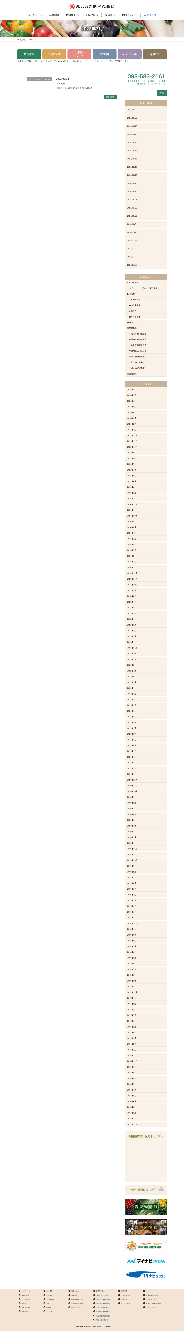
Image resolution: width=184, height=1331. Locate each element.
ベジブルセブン (151, 1307)
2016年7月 (131, 1084)
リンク (148, 1291)
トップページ (25, 1291)
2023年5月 (131, 613)
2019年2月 (131, 906)
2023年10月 (132, 584)
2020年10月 (132, 791)
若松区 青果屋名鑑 (137, 362)
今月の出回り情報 (77, 1303)
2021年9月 (131, 728)
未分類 (130, 322)
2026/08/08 (132, 199)
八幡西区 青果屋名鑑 (137, 339)
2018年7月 (131, 946)
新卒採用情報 (134, 317)
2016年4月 (131, 1101)
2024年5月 (131, 544)
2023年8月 (131, 596)
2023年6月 (131, 607)
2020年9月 (131, 797)
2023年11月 (132, 579)
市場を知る (75, 1291)
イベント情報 (129, 54)
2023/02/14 (62, 78)
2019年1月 (131, 912)
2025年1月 (131, 498)
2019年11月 (132, 854)
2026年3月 (131, 418)
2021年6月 (131, 745)
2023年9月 (131, 590)
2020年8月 (131, 803)
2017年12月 (132, 986)
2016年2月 (131, 1113)
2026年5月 (131, 406)
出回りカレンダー (79, 54)
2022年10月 (132, 653)
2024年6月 (131, 539)
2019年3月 (131, 900)
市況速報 (29, 54)
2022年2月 (131, 699)
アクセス (49, 1311)
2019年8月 (131, 872)
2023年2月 (131, 630)
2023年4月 (131, 619)
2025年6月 (131, 470)
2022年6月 (131, 676)
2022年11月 (132, 648)
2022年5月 (131, 682)
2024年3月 (131, 556)
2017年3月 (131, 1038)
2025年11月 (132, 441)
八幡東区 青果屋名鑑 (137, 334)
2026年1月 (131, 429)
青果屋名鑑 (132, 328)
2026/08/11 (132, 150)
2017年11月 (132, 992)
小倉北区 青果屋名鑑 (137, 345)
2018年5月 (131, 958)
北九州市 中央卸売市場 (153, 1303)
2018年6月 (131, 952)
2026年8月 (131, 389)
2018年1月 (131, 981)
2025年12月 (132, 435)
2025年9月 (131, 452)
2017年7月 (131, 1015)
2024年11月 (132, 510)
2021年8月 (131, 734)
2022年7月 (131, 671)
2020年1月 (131, 843)
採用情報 (155, 54)
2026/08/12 (132, 142)
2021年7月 (131, 739)
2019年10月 (132, 860)
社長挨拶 (49, 1295)
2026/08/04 (132, 224)
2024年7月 (131, 533)
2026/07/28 (132, 232)
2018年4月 (131, 963)
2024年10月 (132, 516)
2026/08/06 (132, 216)
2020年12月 (132, 780)
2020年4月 (131, 826)
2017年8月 (131, 1009)
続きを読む (110, 97)
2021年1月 (131, 774)
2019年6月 (131, 883)
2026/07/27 (132, 248)
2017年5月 (131, 1027)
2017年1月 (131, 1049)
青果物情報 (132, 374)
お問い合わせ (25, 1311)
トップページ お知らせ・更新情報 (142, 288)
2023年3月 (131, 625)
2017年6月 (131, 1021)
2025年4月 (131, 481)
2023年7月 (131, 602)
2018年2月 (131, 975)
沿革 (47, 1303)
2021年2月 (131, 768)
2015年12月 (132, 1124)
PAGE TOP (177, 1288)
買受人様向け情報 (152, 1295)
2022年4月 (131, 688)
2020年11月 (132, 785)
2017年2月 (131, 1044)
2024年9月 (131, 521)
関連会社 (49, 1307)
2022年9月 (131, 659)
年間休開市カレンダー (78, 1299)
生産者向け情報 (151, 1299)
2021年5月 (131, 751)
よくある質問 (134, 299)
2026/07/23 (132, 257)
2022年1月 (131, 705)
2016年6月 (131, 1090)
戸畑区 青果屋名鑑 (137, 356)
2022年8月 (131, 665)
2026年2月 (131, 424)
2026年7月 (131, 395)
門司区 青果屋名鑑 (137, 368)
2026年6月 (131, 401)
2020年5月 (131, 820)
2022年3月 (131, 694)
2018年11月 (132, 923)
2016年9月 (131, 1072)
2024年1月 (131, 567)
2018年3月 (131, 969)
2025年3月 (131, 487)
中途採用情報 (134, 305)
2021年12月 (132, 711)
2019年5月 (131, 889)
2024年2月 (131, 562)
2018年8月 (131, 940)
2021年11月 (132, 717)
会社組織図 (50, 1299)
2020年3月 (131, 831)
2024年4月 (131, 550)
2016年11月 (132, 1061)
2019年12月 (132, 849)
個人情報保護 (25, 1307)
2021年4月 (131, 757)
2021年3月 (131, 762)
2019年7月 (131, 877)
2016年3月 (131, 1107)
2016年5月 (131, 1095)
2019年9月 (131, 866)
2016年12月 (132, 1055)
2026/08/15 (132, 126)
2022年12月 (132, 642)
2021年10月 (132, 722)
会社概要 (49, 1291)
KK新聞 (104, 54)
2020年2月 (131, 837)
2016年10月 (132, 1067)
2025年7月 (131, 464)
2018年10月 (132, 929)
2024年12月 (132, 504)
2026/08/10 (132, 167)
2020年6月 (131, 814)
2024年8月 (131, 527)
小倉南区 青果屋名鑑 (137, 351)
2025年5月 (131, 475)
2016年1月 (131, 1118)
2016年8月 (131, 1078)
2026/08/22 (132, 110)
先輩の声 (133, 311)
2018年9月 (131, 935)
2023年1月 (131, 636)
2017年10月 (132, 998)
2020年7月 (131, 808)
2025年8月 (131, 458)
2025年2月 (131, 493)
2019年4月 (131, 894)
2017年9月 (131, 1004)
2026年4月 (131, 412)
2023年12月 (132, 573)
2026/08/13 (132, 134)
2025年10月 (132, 447)
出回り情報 (54, 54)
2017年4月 (131, 1032)
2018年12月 (132, 917)
